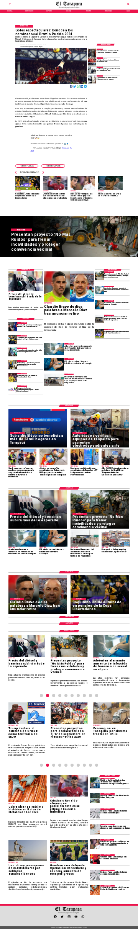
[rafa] (95, 844)
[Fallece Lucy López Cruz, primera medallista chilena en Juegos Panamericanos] (12, 364)
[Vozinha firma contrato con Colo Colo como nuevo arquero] (92, 79)
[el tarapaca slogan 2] (69, 8)
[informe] (95, 783)
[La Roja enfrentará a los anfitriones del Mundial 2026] (92, 61)
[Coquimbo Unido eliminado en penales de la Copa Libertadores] (99, 333)
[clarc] (12, 326)
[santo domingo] (12, 389)
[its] (99, 290)
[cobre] (95, 890)
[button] (26, 166)
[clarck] (92, 70)
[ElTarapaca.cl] (9, 5)
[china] (95, 859)
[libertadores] (95, 813)
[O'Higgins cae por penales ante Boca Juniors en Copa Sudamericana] (12, 339)
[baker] (95, 798)
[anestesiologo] (95, 829)
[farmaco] (99, 304)
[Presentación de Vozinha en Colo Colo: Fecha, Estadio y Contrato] (92, 52)
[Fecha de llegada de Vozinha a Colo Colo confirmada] (12, 377)
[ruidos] (99, 275)
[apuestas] (12, 352)
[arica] (99, 319)
